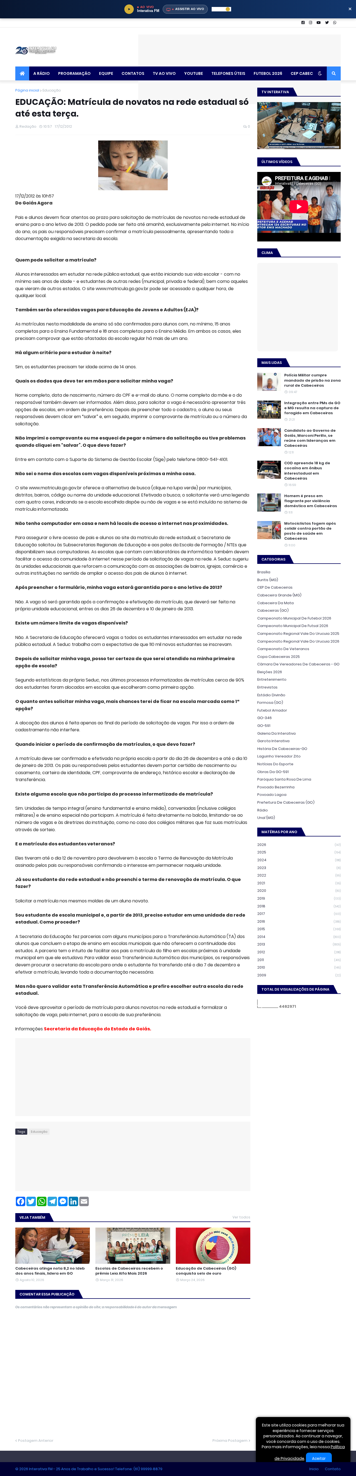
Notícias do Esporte (275, 764)
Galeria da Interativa (276, 733)
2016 (299, 921)
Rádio (262, 810)
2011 (299, 959)
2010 (299, 967)
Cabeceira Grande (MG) (279, 595)
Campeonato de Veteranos (283, 648)
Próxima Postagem (230, 1440)
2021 (299, 883)
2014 (299, 936)
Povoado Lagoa (271, 794)
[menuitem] (22, 73)
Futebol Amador (272, 710)
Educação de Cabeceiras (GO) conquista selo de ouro (206, 1271)
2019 (299, 898)
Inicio (314, 1469)
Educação (52, 90)
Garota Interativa (273, 741)
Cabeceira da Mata (275, 603)
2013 (299, 944)
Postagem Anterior (35, 1440)
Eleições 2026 (269, 672)
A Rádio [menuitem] (41, 73)
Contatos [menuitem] (133, 73)
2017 (299, 913)
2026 (299, 844)
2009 (299, 975)
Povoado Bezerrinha (276, 787)
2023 (299, 867)
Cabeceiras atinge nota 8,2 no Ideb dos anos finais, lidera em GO (50, 1271)
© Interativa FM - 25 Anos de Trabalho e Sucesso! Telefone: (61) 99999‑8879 (88, 1469)
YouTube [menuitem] (193, 73)
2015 (299, 929)
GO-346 (264, 717)
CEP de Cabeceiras (275, 587)
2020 (299, 890)
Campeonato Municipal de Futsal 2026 (292, 625)
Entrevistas (267, 687)
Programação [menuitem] (74, 73)
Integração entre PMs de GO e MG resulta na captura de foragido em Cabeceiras (312, 408)
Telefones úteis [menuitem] (228, 73)
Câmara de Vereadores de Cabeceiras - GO (298, 664)
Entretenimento (271, 679)
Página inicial (27, 90)
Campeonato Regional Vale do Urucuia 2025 (298, 633)
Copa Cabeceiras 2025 (278, 656)
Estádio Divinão (271, 695)
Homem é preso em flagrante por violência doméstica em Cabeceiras (310, 501)
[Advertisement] (239, 47)
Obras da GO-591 (273, 771)
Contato (333, 1469)
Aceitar (319, 1458)
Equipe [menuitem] (106, 73)
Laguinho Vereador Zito (279, 756)
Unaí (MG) (266, 817)
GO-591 (263, 725)
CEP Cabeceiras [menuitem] (307, 73)
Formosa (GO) (270, 702)
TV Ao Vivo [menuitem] (164, 73)
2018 (299, 906)
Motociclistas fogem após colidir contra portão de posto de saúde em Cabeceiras (310, 531)
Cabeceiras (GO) (273, 610)
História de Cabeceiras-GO (282, 748)
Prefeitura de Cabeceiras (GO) (286, 802)
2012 (299, 952)
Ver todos (241, 1217)
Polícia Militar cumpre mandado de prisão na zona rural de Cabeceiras (312, 380)
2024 (299, 860)
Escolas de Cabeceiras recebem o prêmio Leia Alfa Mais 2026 (129, 1271)
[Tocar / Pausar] (129, 9)
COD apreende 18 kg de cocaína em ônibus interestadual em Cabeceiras (307, 471)
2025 (299, 852)
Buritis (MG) (267, 579)
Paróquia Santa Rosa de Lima (284, 779)
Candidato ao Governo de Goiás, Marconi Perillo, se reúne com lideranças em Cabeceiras (310, 438)
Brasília (263, 572)
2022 (299, 875)
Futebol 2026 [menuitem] (268, 73)
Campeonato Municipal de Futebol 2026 (294, 618)
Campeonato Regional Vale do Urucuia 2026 (298, 641)
